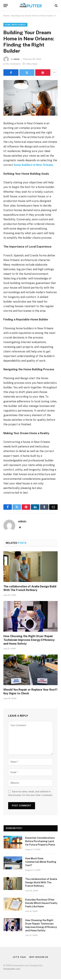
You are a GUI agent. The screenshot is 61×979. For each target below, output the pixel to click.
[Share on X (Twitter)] (26, 72)
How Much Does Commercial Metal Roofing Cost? (40, 862)
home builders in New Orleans (33, 165)
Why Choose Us (38, 957)
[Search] (56, 5)
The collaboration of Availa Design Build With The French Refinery (41, 882)
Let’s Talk (19, 957)
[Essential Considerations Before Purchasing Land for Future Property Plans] (13, 842)
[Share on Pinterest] (42, 72)
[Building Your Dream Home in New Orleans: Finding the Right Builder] (30, 98)
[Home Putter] (30, 5)
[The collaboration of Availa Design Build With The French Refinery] (30, 566)
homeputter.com (11, 969)
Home (6, 15)
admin (17, 59)
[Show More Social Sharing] (54, 72)
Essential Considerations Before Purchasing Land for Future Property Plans (40, 841)
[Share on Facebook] (10, 72)
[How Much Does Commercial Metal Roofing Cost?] (13, 862)
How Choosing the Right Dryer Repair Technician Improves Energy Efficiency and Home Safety (29, 640)
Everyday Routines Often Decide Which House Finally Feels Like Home (41, 903)
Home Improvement (15, 25)
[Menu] (5, 5)
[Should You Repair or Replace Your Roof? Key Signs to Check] (30, 669)
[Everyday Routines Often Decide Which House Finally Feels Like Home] (13, 904)
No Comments (13, 64)
